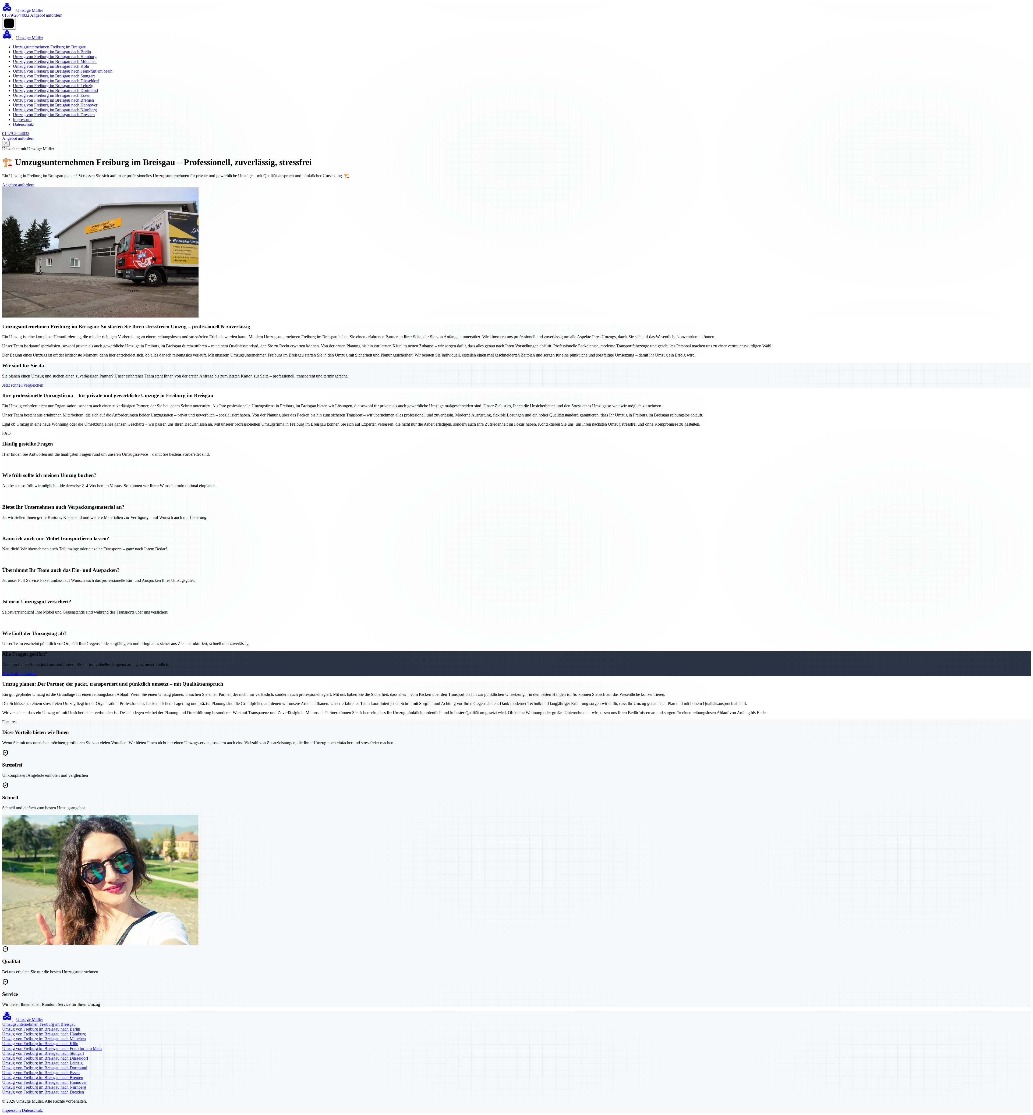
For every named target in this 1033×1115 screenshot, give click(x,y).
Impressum (22, 119)
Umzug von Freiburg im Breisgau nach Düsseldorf (56, 81)
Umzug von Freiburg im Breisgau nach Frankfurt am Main (62, 71)
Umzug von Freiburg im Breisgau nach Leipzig (53, 85)
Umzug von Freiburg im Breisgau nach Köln (51, 66)
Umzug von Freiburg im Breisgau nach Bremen (53, 100)
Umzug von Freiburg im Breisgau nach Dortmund (55, 90)
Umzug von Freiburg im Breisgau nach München (55, 61)
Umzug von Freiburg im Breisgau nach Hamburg (55, 56)
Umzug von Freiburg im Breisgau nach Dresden (54, 114)
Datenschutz (23, 124)
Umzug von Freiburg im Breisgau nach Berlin (52, 51)
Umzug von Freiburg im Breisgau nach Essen (51, 95)
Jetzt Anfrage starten (19, 673)
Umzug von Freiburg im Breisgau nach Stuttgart (54, 76)
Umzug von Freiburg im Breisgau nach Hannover (55, 105)
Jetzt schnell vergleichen (22, 385)
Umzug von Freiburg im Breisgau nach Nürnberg (55, 110)
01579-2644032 (15, 15)
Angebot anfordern (46, 15)
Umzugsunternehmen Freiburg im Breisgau (49, 47)
